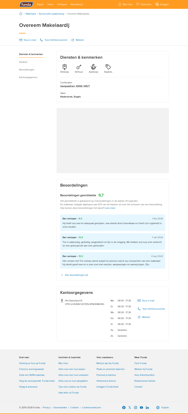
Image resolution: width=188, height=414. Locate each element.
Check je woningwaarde (31, 369)
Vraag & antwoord (28, 386)
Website (80, 40)
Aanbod (23, 62)
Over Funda (140, 363)
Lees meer (110, 208)
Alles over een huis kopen (71, 369)
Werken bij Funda (143, 369)
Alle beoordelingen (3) (76, 275)
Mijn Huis (63, 363)
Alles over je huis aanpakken (73, 380)
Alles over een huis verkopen (73, 375)
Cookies (74, 407)
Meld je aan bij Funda (107, 363)
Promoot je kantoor (106, 375)
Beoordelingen (26, 69)
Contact (138, 386)
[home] (21, 13)
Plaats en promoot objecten (110, 369)
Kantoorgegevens (28, 77)
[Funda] (26, 4)
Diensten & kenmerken (31, 54)
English (165, 407)
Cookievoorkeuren (91, 407)
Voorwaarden (60, 407)
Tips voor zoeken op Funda (72, 386)
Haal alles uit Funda (68, 392)
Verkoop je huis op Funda (32, 363)
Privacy (46, 407)
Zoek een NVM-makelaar (32, 375)
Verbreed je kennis (106, 380)
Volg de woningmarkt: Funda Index (37, 380)
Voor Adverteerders (144, 375)
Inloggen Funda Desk (107, 386)
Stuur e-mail (30, 40)
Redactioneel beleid (144, 380)
